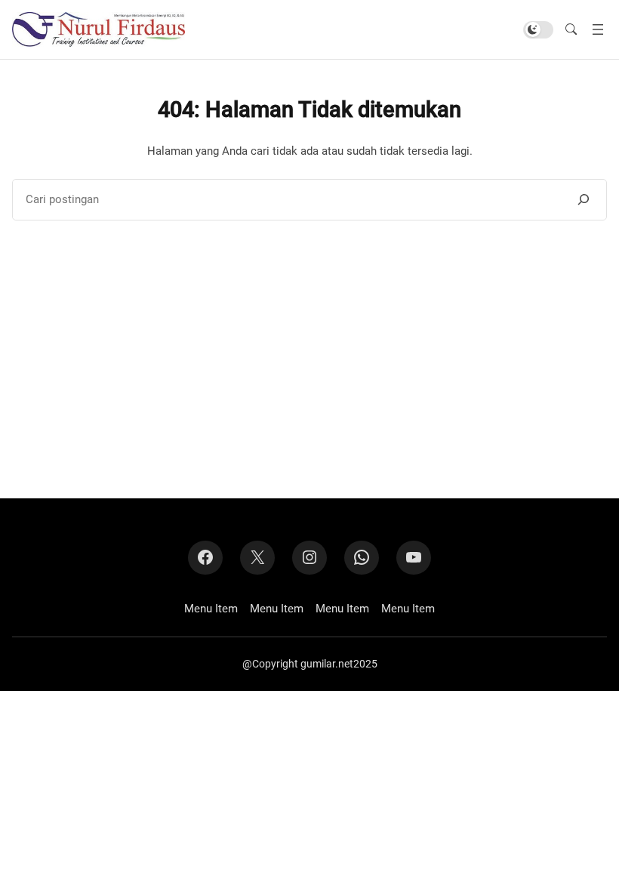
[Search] (583, 199)
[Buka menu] (598, 29)
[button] (571, 29)
